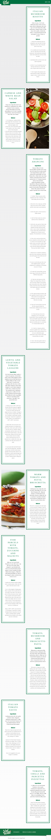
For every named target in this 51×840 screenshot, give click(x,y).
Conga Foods (22, 838)
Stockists (16, 832)
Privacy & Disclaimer (29, 832)
